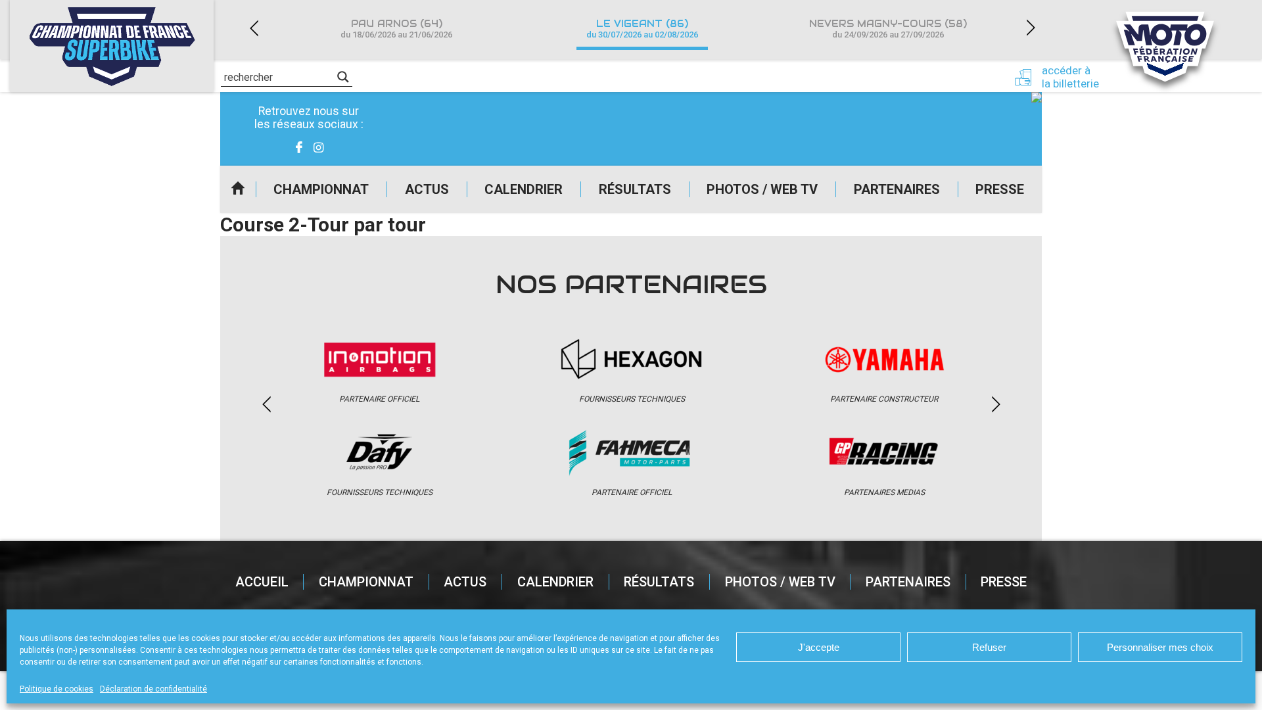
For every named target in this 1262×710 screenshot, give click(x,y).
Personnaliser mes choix (1160, 647)
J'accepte (818, 647)
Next (1030, 28)
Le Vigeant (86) (642, 28)
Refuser (989, 647)
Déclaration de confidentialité (153, 689)
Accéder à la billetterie (1070, 77)
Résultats (635, 189)
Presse (999, 189)
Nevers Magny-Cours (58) (888, 28)
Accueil (238, 189)
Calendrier (523, 189)
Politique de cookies (56, 689)
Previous (253, 28)
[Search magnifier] (343, 77)
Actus (427, 189)
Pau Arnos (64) (396, 28)
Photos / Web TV (762, 189)
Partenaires (897, 189)
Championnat (321, 189)
